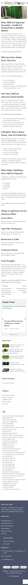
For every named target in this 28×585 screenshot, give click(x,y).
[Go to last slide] (3, 319)
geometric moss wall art (9, 429)
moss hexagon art (19, 452)
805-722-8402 (7, 556)
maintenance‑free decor (9, 443)
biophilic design (20, 416)
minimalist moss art (8, 445)
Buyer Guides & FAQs (8, 395)
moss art (5, 451)
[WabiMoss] (14, 3)
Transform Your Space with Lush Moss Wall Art (17, 346)
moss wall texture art (8, 468)
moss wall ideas (7, 462)
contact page (5, 282)
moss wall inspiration (8, 464)
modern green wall (8, 447)
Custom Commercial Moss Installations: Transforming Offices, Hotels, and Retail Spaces (6, 291)
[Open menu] (2, 3)
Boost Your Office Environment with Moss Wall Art (13, 364)
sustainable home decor (9, 483)
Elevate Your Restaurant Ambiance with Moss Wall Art (17, 370)
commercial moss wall (9, 420)
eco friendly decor (8, 425)
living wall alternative (8, 439)
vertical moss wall (7, 487)
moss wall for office (8, 460)
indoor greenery (18, 435)
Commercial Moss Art (6, 523)
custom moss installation (9, 422)
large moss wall (18, 437)
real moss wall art (7, 479)
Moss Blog (5, 404)
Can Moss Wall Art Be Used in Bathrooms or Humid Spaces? (13, 323)
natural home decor (8, 474)
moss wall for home (8, 458)
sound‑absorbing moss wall (10, 481)
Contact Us (4, 533)
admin (6, 328)
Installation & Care (7, 399)
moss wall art (19, 454)
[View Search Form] (25, 3)
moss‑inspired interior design (10, 472)
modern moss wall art (8, 449)
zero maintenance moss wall (10, 489)
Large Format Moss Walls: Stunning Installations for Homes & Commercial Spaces (12, 351)
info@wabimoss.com (8, 559)
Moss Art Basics (6, 402)
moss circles (14, 451)
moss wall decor (7, 456)
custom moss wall (7, 424)
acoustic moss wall (8, 416)
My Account (6, 544)
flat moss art (20, 427)
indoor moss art (7, 437)
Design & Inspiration (7, 397)
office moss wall (7, 476)
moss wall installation (8, 466)
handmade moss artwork (9, 433)
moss (18, 449)
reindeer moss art (19, 479)
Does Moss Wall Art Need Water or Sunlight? (21, 289)
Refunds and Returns (6, 531)
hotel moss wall (7, 435)
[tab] (12, 334)
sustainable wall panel (9, 485)
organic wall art (18, 476)
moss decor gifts (7, 452)
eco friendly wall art (8, 427)
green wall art (6, 431)
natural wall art (20, 474)
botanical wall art (7, 418)
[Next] (25, 319)
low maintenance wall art (9, 441)
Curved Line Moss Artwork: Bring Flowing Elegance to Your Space (13, 358)
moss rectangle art (8, 454)
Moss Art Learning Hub (7, 526)
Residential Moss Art (6, 521)
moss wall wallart (7, 470)
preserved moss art (8, 478)
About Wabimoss (5, 528)
